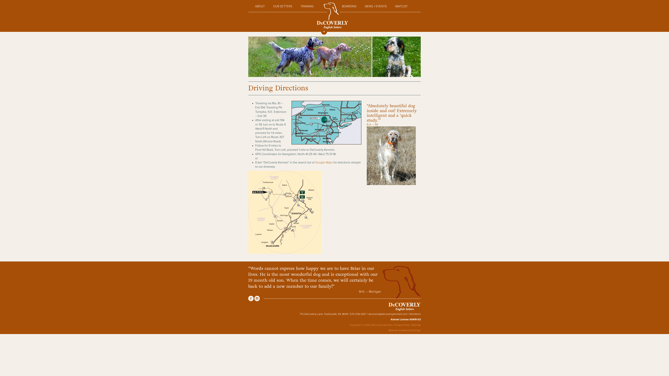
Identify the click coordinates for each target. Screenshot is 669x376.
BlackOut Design (411, 330)
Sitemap (416, 325)
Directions (415, 314)
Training (307, 6)
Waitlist (401, 6)
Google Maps (324, 162)
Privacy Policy (401, 325)
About (260, 6)
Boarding (349, 6)
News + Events (376, 6)
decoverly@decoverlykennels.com (387, 314)
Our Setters (282, 6)
